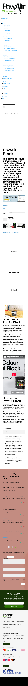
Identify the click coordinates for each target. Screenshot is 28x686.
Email (4, 573)
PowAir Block (7, 26)
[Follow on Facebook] (6, 660)
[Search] (4, 107)
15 (15, 547)
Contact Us (4, 100)
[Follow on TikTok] (9, 660)
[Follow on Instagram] (4, 660)
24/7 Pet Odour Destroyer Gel (10, 48)
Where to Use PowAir (7, 78)
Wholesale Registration (8, 90)
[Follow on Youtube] (12, 660)
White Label (5, 91)
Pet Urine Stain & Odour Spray (10, 50)
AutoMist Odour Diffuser (9, 70)
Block (12, 113)
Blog (3, 98)
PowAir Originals (6, 25)
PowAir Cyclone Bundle (9, 60)
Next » (18, 547)
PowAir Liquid (7, 33)
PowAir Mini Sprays (8, 31)
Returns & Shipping (19, 629)
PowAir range (11, 292)
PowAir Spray (7, 30)
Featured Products (7, 232)
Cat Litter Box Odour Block (9, 46)
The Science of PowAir (8, 81)
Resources (4, 96)
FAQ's (6, 430)
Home (4, 113)
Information (4, 74)
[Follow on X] (14, 660)
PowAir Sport (7, 40)
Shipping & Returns (7, 83)
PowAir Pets (5, 45)
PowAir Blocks (17, 325)
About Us (5, 76)
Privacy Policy (5, 629)
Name (4, 567)
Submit (23, 584)
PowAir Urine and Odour (9, 41)
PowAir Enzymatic (7, 36)
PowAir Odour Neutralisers (10, 255)
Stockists (5, 88)
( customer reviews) (12, 205)
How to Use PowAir (7, 80)
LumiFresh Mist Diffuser (9, 68)
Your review (5, 558)
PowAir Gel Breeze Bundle (9, 58)
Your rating (5, 556)
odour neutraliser (11, 165)
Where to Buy (5, 86)
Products (4, 23)
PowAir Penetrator (8, 38)
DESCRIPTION (8, 428)
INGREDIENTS (8, 433)
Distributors (5, 93)
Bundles (5, 55)
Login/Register (5, 18)
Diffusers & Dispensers (8, 65)
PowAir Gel (6, 28)
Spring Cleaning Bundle (9, 56)
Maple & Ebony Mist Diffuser (10, 66)
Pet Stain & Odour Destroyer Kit (10, 51)
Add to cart (11, 218)
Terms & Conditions (11, 629)
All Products (8, 113)
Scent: (4, 213)
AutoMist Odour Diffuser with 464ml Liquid (12, 61)
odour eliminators (19, 274)
